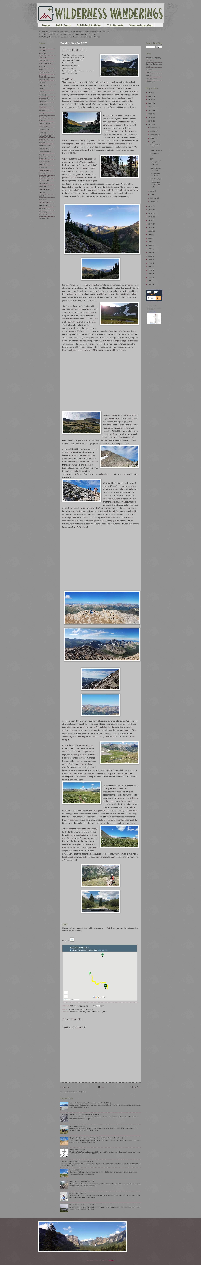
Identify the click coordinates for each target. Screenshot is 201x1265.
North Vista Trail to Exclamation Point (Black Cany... (155, 182)
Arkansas (42, 60)
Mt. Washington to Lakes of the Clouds (83, 1205)
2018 (150, 121)
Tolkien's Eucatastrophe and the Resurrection (85, 1114)
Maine (41, 120)
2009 (150, 231)
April (152, 194)
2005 (150, 242)
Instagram (149, 69)
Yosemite (42, 218)
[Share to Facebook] (101, 1006)
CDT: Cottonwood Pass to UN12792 (155, 162)
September (154, 135)
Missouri (42, 133)
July (151, 142)
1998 (150, 263)
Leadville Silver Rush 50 (77, 1193)
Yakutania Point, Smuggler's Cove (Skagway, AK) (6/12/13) (90, 1103)
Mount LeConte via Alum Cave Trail (81, 1181)
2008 (150, 235)
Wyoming (42, 215)
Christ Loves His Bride (77, 1150)
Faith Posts (63, 25)
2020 (150, 114)
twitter (148, 72)
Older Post (136, 1087)
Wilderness (43, 208)
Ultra (40, 193)
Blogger (111, 1260)
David (41, 89)
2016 (150, 206)
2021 (150, 110)
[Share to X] (98, 1006)
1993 (150, 277)
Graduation (43, 98)
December (154, 128)
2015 (150, 210)
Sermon (41, 167)
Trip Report (89, 1009)
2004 (150, 245)
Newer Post (66, 1087)
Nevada (41, 142)
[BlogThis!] (96, 1006)
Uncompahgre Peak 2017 (155, 174)
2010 (150, 227)
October (153, 131)
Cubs (40, 85)
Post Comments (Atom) (77, 1092)
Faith (40, 92)
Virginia (41, 199)
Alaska (41, 54)
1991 (150, 284)
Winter (41, 212)
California (42, 73)
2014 (150, 213)
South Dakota (44, 171)
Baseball (42, 66)
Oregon (41, 158)
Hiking (82, 1009)
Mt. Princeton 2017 (154, 154)
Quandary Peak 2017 (155, 146)
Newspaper (43, 149)
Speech (41, 174)
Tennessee (43, 180)
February (153, 198)
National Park (43, 136)
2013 (150, 217)
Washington (43, 202)
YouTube (149, 75)
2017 (150, 124)
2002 (150, 249)
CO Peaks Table (151, 79)
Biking (41, 69)
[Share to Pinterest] (103, 1006)
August (153, 138)
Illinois (41, 107)
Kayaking (42, 117)
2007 (150, 238)
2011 (150, 224)
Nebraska (42, 139)
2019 (150, 117)
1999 (150, 259)
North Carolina (44, 152)
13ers (41, 47)
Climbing (42, 76)
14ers (69, 1009)
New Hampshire (44, 145)
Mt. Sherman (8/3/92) (77, 1126)
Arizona (41, 57)
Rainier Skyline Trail (76, 1170)
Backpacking (43, 63)
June (152, 191)
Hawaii (41, 101)
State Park (42, 177)
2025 (150, 96)
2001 (150, 252)
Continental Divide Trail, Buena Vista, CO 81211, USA (87, 1012)
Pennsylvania (43, 161)
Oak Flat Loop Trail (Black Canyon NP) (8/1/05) (77, 1161)
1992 (150, 281)
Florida (41, 95)
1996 (150, 270)
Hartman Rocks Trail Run (155, 169)
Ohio (40, 155)
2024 (150, 100)
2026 (150, 92)
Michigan (42, 126)
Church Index (150, 82)
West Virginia (43, 205)
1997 (150, 267)
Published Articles (89, 25)
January (153, 202)
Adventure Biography (153, 58)
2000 (150, 256)
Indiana (41, 111)
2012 (150, 220)
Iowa (40, 114)
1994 (150, 274)
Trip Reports (115, 25)
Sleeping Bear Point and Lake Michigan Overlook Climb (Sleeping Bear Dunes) (96, 1138)
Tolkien (41, 186)
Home (46, 25)
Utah (40, 196)
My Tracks (66, 941)
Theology (42, 183)
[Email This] (94, 1006)
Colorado (75, 1009)
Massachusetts (44, 123)
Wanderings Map (140, 25)
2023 (150, 103)
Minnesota (42, 129)
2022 (150, 107)
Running (42, 164)
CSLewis (42, 82)
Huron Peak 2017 (156, 150)
